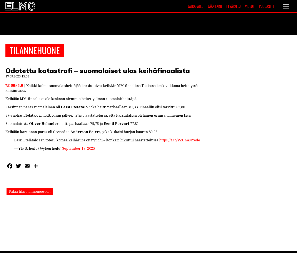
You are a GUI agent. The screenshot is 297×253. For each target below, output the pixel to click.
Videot (250, 6)
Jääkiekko (215, 6)
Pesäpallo (233, 6)
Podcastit (266, 6)
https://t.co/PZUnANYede (179, 140)
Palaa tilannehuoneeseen (29, 191)
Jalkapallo (196, 6)
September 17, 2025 (78, 148)
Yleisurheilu (14, 85)
